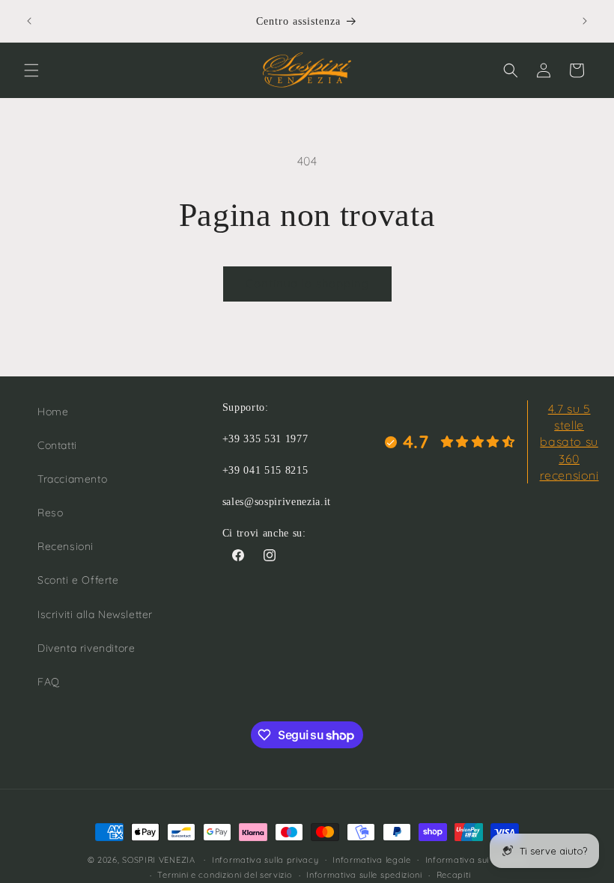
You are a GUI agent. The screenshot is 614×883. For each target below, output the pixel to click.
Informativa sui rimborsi (476, 860)
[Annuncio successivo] (584, 20)
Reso (50, 512)
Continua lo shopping (307, 283)
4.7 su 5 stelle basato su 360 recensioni (569, 442)
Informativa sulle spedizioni (364, 875)
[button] (31, 70)
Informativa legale (371, 860)
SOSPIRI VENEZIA (158, 860)
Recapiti (454, 875)
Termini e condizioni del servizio (224, 875)
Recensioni (65, 546)
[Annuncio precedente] (29, 20)
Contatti (57, 445)
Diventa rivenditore (86, 648)
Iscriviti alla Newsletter (95, 614)
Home (52, 411)
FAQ (48, 681)
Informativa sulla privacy (265, 860)
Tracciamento (72, 479)
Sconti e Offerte (78, 580)
